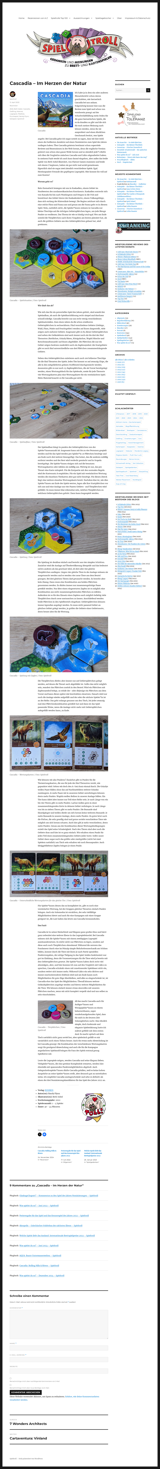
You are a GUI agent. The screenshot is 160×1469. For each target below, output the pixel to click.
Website (14, 1366)
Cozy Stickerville (123, 301)
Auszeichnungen (82, 18)
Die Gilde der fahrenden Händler (129, 564)
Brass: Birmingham (124, 537)
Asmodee (119, 426)
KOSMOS (49, 1090)
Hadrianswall (131, 182)
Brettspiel (131, 430)
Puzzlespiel (14, 116)
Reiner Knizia (134, 459)
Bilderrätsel (121, 323)
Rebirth (120, 286)
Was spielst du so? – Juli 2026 (128, 155)
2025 (141, 418)
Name (13, 1343)
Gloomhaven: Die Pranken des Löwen (131, 544)
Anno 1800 (121, 561)
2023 (129, 418)
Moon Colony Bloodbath (126, 259)
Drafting (13, 111)
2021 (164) (121, 375)
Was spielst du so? (123, 343)
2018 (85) (120, 382)
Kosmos (20, 111)
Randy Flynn (24, 116)
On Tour (120, 542)
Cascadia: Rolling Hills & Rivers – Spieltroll (39, 1265)
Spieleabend (121, 335)
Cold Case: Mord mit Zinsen (127, 252)
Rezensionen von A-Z (38, 18)
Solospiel (13, 119)
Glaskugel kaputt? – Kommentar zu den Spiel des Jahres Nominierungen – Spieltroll (58, 1195)
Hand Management (135, 443)
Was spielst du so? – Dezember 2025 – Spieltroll (41, 1275)
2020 (146, 414)
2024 (135, 418)
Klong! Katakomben (124, 549)
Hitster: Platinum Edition (126, 257)
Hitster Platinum (123, 583)
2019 (140, 414)
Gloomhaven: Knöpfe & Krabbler (129, 291)
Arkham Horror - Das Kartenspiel (128, 422)
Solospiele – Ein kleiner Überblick (129, 145)
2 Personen (120, 414)
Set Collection (138, 463)
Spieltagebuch (121, 471)
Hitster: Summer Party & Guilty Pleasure (132, 509)
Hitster (120, 527)
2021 (117, 418)
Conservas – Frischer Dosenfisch (129, 147)
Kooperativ (131, 447)
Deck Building (121, 434)
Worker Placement (123, 480)
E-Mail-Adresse (18, 1355)
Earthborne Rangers (125, 296)
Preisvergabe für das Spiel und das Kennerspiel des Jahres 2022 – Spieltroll (54, 1215)
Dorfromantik (122, 522)
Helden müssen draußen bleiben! (129, 586)
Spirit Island (130, 201)
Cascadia (26, 109)
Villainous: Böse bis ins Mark (128, 551)
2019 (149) (121, 380)
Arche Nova (121, 554)
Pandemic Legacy (141, 451)
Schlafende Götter (124, 254)
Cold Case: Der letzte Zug (126, 264)
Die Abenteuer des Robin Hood (128, 524)
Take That (119, 476)
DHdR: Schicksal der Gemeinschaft (130, 262)
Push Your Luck (136, 455)
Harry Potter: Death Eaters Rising (129, 532)
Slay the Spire (122, 529)
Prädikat (21, 114)
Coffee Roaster (131, 206)
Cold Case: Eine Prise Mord (127, 284)
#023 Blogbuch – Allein (126, 160)
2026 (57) (121, 362)
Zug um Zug (120, 484)
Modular (129, 451)
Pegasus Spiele (122, 455)
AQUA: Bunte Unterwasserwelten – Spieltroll (40, 1255)
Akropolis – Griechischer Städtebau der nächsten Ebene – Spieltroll (50, 1225)
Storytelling (143, 471)
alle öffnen (119, 360)
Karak (119, 517)
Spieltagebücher (103, 18)
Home (21, 18)
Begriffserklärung (123, 321)
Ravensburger (121, 459)
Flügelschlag (121, 443)
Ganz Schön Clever (133, 189)
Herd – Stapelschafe (124, 162)
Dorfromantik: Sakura (125, 274)
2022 (11, 109)
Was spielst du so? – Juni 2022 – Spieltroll (39, 1205)
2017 (128, 414)
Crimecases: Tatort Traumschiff (129, 294)
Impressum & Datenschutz (137, 18)
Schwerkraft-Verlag (123, 463)
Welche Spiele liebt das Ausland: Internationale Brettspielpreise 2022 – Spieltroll (57, 1235)
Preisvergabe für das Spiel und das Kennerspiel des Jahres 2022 (70, 1153)
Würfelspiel (137, 480)
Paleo (119, 514)
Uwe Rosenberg (132, 476)
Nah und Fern (122, 556)
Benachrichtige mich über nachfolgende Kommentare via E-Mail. (35, 1381)
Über (119, 18)
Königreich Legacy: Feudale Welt (129, 571)
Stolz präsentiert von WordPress (31, 1459)
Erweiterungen (122, 326)
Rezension (14, 106)
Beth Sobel (18, 109)
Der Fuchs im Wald (124, 519)
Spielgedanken (122, 338)
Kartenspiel (120, 447)
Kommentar (16, 1308)
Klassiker (120, 328)
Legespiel (13, 114)
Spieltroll (13, 99)
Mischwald (121, 566)
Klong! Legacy (122, 579)
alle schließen (129, 360)
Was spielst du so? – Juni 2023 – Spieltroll (38, 1245)
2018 (134, 414)
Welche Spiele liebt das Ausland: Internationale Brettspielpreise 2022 (93, 1153)
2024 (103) (121, 367)
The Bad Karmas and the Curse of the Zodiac (133, 267)
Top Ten (120, 299)
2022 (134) (121, 372)
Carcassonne (142, 430)
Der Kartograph (123, 581)
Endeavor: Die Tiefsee (125, 289)
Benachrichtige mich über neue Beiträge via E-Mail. (29, 1388)
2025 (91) (121, 365)
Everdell (120, 559)
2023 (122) (121, 370)
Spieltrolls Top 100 (59, 18)
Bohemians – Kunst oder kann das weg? (132, 157)
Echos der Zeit (122, 277)
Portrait (120, 331)
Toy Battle (121, 281)
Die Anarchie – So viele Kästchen (129, 142)
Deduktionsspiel (135, 434)
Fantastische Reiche (124, 576)
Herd (119, 279)
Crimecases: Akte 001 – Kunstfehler (130, 272)
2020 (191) (121, 377)
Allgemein (121, 318)
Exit (140, 438)
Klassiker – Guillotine (138, 184)
